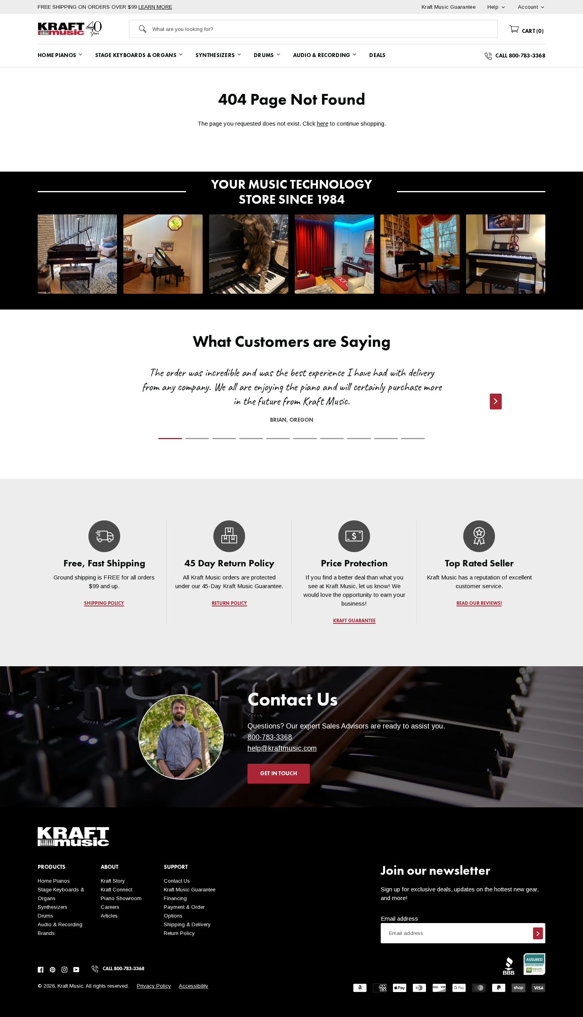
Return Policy (179, 933)
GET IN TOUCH (278, 773)
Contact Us (177, 881)
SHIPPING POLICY (104, 603)
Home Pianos (54, 881)
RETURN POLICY (229, 603)
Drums (45, 916)
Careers (110, 907)
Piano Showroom (121, 898)
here (322, 123)
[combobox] (324, 29)
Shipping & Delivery (187, 924)
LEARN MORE (155, 7)
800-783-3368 (269, 737)
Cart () (532, 31)
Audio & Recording (60, 924)
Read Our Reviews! (479, 603)
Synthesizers (52, 907)
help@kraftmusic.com (282, 748)
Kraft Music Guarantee (189, 890)
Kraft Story (113, 881)
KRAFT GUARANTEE (354, 621)
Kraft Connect (116, 890)
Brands (46, 933)
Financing (175, 898)
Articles (109, 916)
